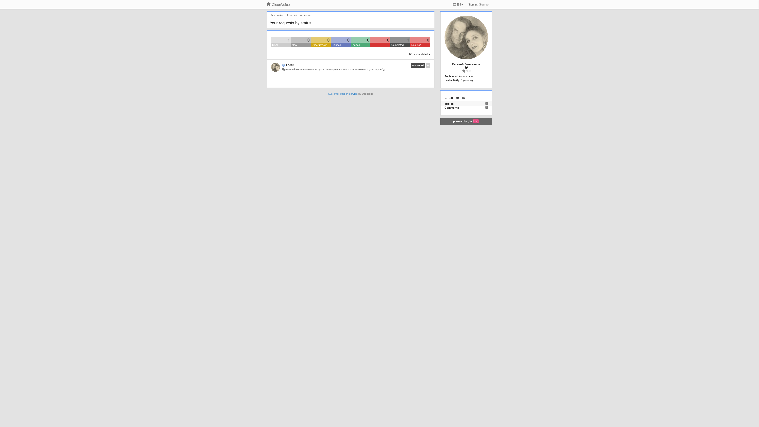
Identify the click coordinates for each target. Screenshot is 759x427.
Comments (452, 108)
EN (459, 4)
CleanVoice (359, 69)
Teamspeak (332, 69)
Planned (336, 45)
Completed (397, 45)
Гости (290, 65)
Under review (319, 45)
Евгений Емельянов (297, 69)
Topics (449, 104)
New (294, 45)
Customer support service (343, 93)
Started (356, 45)
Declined (416, 45)
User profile (276, 15)
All (276, 45)
